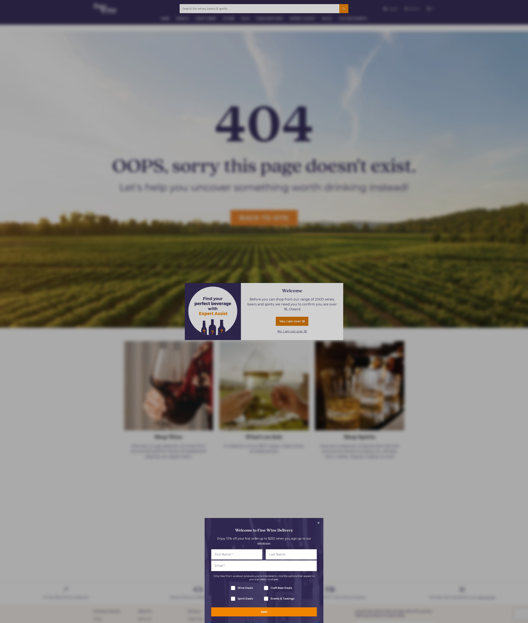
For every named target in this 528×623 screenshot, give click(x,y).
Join (264, 612)
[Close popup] (318, 523)
